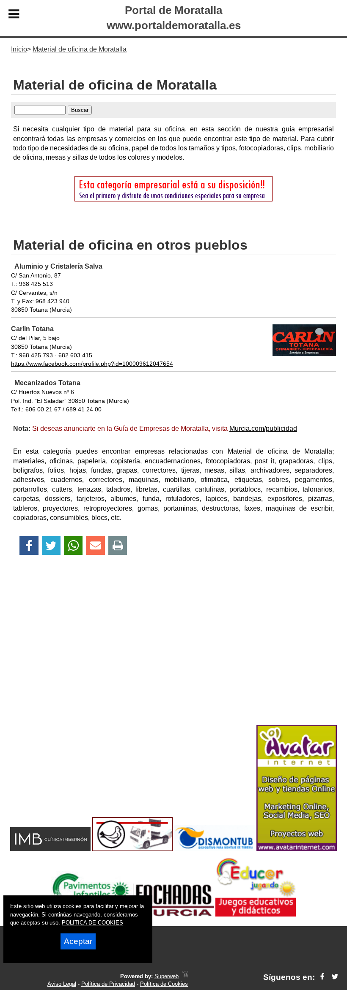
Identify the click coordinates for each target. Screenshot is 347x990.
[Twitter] (51, 545)
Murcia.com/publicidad (263, 428)
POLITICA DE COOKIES (92, 922)
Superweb (166, 976)
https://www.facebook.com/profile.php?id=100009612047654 (92, 363)
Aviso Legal (61, 984)
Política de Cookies (164, 984)
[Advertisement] (173, 655)
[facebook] (322, 977)
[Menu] (14, 15)
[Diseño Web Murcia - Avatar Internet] (185, 976)
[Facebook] (29, 545)
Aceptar (78, 941)
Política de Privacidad (108, 984)
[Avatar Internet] (296, 848)
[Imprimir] (117, 545)
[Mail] (95, 545)
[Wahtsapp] (73, 545)
